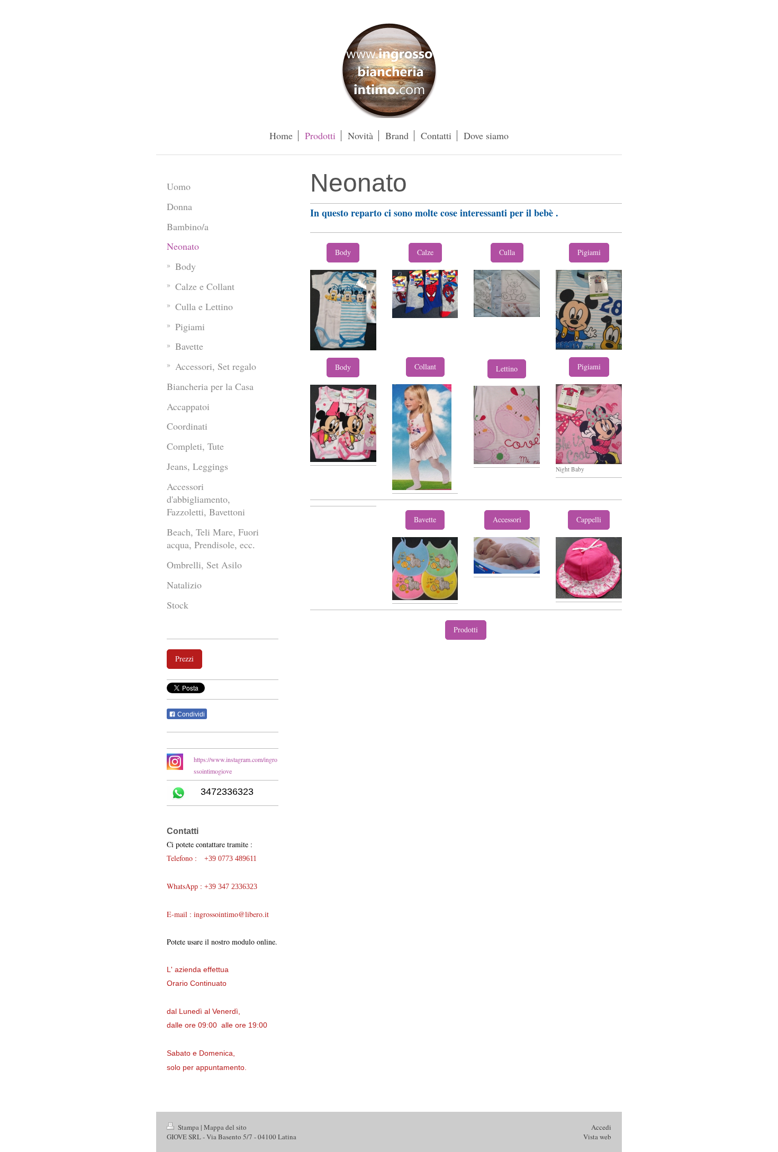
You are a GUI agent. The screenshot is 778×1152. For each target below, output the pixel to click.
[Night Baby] (589, 424)
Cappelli (588, 519)
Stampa (188, 1127)
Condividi (190, 714)
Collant (425, 366)
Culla (507, 252)
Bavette (425, 519)
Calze (425, 252)
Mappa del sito (225, 1127)
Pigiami (589, 252)
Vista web (597, 1136)
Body (343, 252)
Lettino (507, 369)
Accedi (601, 1127)
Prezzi (184, 659)
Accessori (507, 519)
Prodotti (466, 629)
